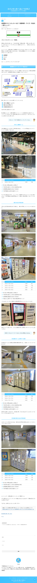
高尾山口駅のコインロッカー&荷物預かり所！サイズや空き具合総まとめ (18, 509)
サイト (3, 545)
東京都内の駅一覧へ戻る (6, 513)
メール (3, 541)
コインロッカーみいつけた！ (18, 580)
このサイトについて (27, 14)
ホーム (9, 14)
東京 (3, 516)
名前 (3, 537)
